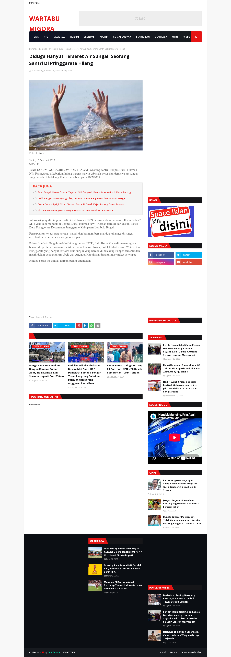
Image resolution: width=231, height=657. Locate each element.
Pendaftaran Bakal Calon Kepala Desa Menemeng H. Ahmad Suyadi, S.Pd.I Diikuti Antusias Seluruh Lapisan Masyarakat (181, 350)
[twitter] (189, 255)
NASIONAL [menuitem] (59, 36)
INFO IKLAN (34, 2)
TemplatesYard (55, 652)
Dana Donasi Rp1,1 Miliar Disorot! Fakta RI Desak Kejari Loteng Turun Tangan (81, 204)
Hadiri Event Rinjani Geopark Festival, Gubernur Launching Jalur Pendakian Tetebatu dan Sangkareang (180, 386)
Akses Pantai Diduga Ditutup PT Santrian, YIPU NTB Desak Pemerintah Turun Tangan (124, 369)
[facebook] (161, 255)
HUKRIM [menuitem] (74, 36)
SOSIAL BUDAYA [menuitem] (122, 36)
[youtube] (189, 262)
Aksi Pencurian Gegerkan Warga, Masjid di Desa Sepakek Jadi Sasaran (76, 210)
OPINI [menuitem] (175, 36)
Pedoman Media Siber (191, 652)
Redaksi (173, 652)
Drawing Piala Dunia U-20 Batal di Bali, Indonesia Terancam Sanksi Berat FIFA (123, 568)
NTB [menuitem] (46, 36)
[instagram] (161, 262)
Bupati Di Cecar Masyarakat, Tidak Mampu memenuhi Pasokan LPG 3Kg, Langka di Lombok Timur (182, 520)
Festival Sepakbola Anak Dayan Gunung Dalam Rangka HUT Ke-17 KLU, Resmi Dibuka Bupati (123, 552)
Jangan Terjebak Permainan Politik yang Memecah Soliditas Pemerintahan (181, 503)
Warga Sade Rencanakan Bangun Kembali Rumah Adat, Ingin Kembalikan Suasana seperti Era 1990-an (46, 371)
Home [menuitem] (35, 36)
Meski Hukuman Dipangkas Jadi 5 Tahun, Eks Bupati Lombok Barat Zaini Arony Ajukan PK (181, 368)
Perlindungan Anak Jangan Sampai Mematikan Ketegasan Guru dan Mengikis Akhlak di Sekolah (180, 485)
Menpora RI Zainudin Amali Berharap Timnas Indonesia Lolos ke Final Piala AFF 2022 (123, 585)
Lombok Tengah (47, 48)
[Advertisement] (86, 288)
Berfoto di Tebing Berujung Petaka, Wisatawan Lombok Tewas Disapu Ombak (179, 598)
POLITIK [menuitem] (104, 36)
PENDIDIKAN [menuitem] (143, 36)
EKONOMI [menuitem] (89, 36)
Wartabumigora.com (42, 70)
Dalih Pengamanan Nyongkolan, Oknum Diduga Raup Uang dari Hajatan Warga (81, 198)
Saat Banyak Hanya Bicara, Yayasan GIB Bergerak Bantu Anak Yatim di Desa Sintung (84, 192)
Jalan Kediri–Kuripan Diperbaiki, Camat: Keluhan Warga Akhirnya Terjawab (181, 635)
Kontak (163, 652)
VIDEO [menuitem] (186, 36)
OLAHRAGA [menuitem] (161, 36)
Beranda (33, 48)
